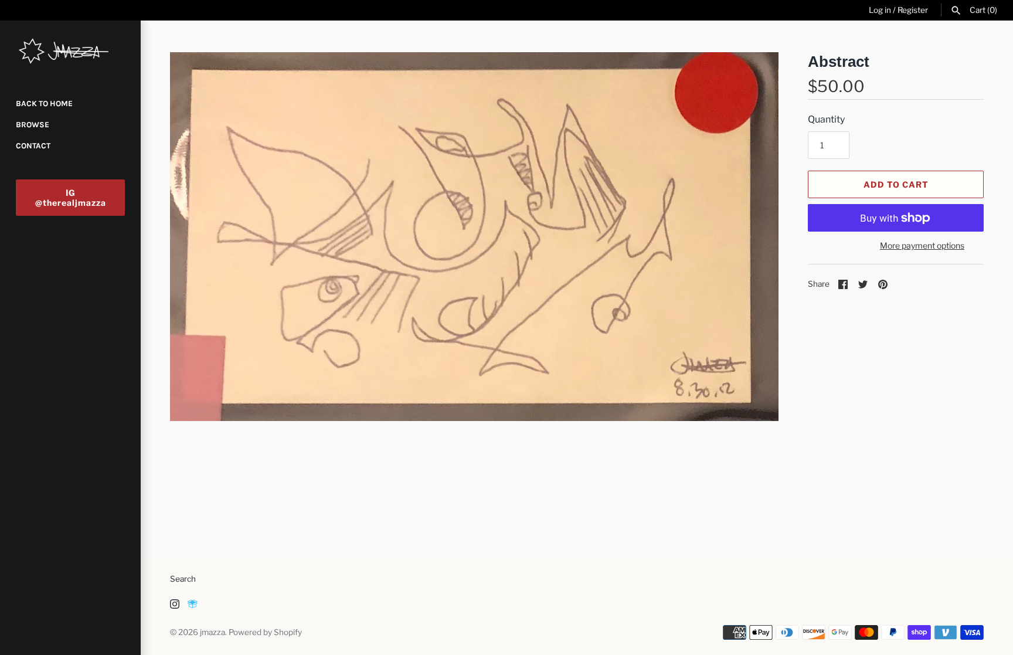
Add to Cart (896, 184)
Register (913, 10)
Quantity (826, 119)
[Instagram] (174, 606)
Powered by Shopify (265, 632)
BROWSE (32, 124)
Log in (880, 10)
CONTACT (33, 145)
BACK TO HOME (44, 103)
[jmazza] (70, 51)
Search (183, 578)
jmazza (212, 632)
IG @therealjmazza (70, 198)
